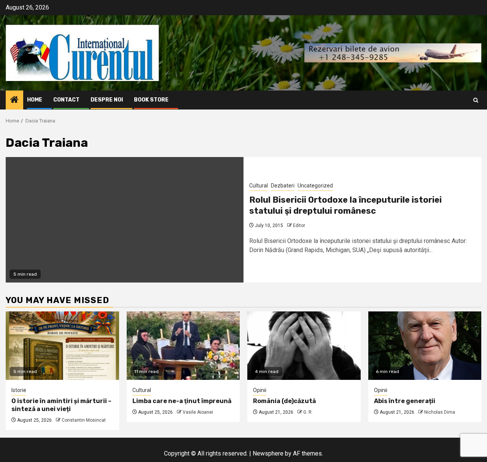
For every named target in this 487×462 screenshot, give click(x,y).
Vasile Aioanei (198, 412)
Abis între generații (404, 401)
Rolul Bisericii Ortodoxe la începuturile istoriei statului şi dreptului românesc (345, 205)
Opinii (259, 390)
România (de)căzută (284, 401)
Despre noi (107, 100)
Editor (299, 225)
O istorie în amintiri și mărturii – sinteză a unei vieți (61, 405)
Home (34, 100)
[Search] (476, 100)
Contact (66, 100)
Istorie (18, 390)
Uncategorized (315, 186)
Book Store (151, 100)
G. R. (308, 412)
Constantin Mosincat (84, 420)
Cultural (258, 186)
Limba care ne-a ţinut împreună (181, 401)
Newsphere (268, 453)
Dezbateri (282, 186)
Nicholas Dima (439, 412)
